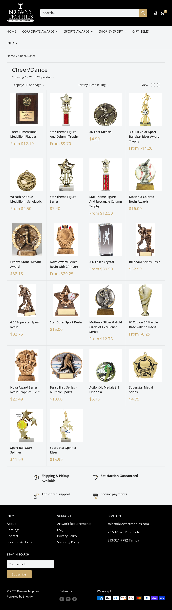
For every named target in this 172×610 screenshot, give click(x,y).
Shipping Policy (68, 542)
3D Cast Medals (100, 132)
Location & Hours (20, 542)
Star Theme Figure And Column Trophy (64, 134)
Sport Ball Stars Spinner (21, 450)
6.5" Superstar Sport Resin (24, 324)
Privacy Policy (67, 536)
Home (11, 56)
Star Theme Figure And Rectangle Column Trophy (105, 201)
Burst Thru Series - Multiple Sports (63, 389)
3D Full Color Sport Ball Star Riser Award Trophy (144, 136)
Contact (12, 536)
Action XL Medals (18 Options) (104, 389)
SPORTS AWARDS (77, 31)
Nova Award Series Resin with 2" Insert (64, 264)
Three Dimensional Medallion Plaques (23, 134)
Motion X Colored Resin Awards (141, 199)
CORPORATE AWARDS (38, 31)
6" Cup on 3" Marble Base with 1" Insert (143, 324)
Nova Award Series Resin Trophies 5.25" (25, 389)
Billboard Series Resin (144, 262)
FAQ (60, 530)
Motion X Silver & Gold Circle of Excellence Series (105, 327)
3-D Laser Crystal (101, 262)
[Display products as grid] (153, 84)
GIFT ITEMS (140, 31)
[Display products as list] (158, 84)
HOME (11, 31)
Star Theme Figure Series (63, 199)
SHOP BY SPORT (111, 31)
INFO (10, 43)
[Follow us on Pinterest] (74, 599)
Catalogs (13, 530)
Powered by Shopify (20, 596)
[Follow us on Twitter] (68, 599)
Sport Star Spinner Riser (63, 450)
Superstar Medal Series (141, 389)
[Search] (143, 13)
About (11, 523)
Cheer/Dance (27, 56)
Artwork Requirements (74, 523)
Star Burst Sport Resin (66, 322)
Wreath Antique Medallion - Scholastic (26, 199)
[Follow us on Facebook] (61, 599)
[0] (162, 13)
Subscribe (19, 574)
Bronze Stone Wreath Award (25, 264)
